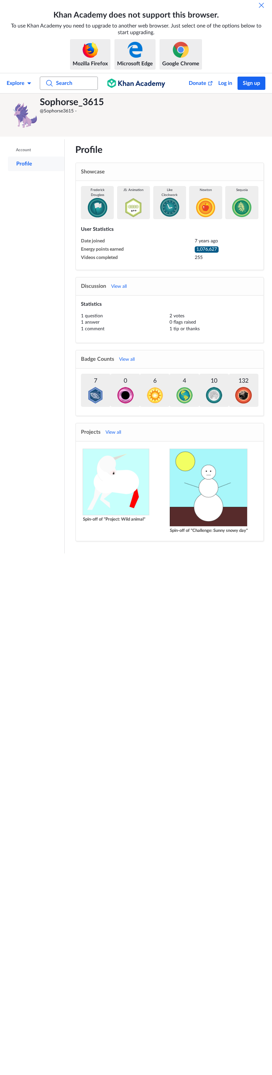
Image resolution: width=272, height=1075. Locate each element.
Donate (197, 83)
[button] (25, 115)
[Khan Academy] (136, 83)
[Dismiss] (261, 5)
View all (119, 286)
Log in (225, 83)
